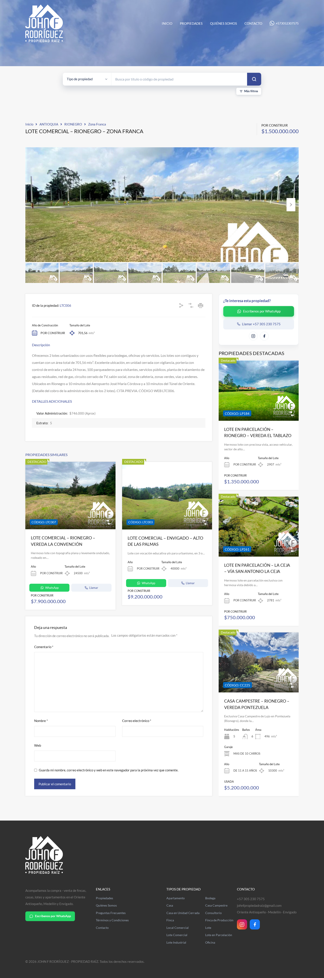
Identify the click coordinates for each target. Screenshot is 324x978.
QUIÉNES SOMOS (223, 23)
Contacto (102, 927)
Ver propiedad (258, 409)
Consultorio (213, 913)
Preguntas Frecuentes (111, 913)
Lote (208, 927)
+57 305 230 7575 (251, 899)
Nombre (41, 721)
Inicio (29, 124)
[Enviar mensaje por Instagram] (253, 336)
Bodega (210, 898)
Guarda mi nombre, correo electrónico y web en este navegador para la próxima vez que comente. (108, 770)
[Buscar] (254, 79)
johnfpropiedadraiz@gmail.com (259, 905)
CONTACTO (253, 23)
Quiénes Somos (106, 905)
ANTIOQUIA (48, 124)
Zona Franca (97, 124)
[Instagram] (242, 924)
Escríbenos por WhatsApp (53, 916)
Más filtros (251, 91)
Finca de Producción (219, 920)
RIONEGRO (73, 124)
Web (37, 745)
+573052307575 (287, 23)
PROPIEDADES (191, 23)
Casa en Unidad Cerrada (182, 913)
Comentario (43, 647)
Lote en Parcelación (218, 935)
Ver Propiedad (70, 516)
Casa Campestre (216, 905)
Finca (170, 920)
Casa (169, 905)
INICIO (167, 23)
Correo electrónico (136, 721)
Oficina (210, 942)
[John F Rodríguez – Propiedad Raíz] (44, 40)
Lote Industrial (176, 942)
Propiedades (104, 898)
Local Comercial (177, 927)
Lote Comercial (176, 935)
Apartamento (175, 898)
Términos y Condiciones (112, 920)
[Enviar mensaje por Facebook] (264, 336)
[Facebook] (255, 924)
